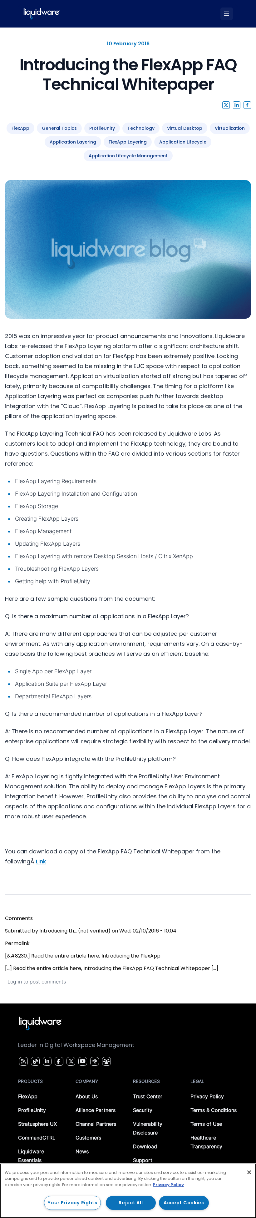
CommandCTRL (36, 1138)
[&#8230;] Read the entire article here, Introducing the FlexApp (82, 955)
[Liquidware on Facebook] (57, 1061)
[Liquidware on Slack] (94, 1061)
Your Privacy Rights (72, 1203)
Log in (14, 981)
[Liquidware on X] (70, 1061)
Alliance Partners (96, 1110)
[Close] (249, 1172)
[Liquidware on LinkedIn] (46, 1061)
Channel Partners (96, 1124)
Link (41, 861)
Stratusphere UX (37, 1124)
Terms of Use (206, 1124)
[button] (226, 105)
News (82, 1151)
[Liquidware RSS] (22, 1061)
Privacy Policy (207, 1096)
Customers (88, 1138)
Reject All (131, 1203)
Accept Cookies (184, 1203)
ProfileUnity (32, 1110)
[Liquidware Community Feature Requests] (106, 1061)
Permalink (17, 943)
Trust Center (147, 1096)
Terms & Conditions (213, 1110)
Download (145, 1146)
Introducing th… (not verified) (75, 930)
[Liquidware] (41, 14)
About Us (87, 1096)
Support (142, 1160)
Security (142, 1110)
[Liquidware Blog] (34, 1061)
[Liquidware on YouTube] (82, 1061)
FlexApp (27, 1096)
